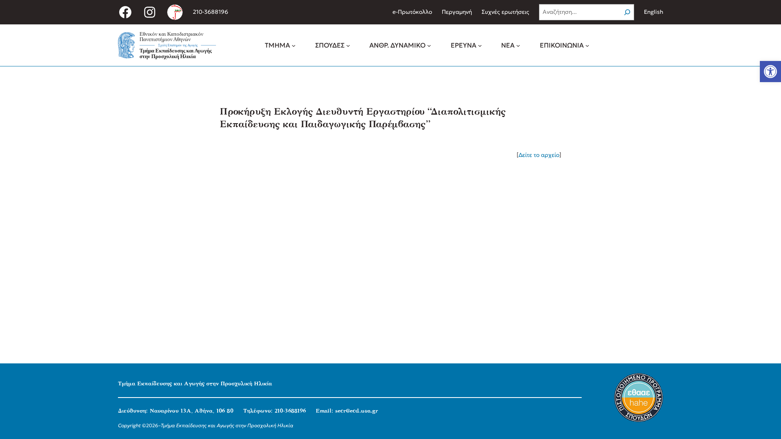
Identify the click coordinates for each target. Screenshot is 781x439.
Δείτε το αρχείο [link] (539, 155)
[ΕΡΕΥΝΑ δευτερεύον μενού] (480, 45)
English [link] (653, 11)
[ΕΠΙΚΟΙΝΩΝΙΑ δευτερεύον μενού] (587, 45)
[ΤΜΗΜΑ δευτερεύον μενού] (294, 45)
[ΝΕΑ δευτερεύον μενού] (518, 45)
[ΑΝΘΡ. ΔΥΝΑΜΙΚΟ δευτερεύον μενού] (429, 45)
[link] (770, 71)
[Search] (627, 12)
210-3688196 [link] (210, 11)
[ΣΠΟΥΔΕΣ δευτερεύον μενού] (348, 45)
